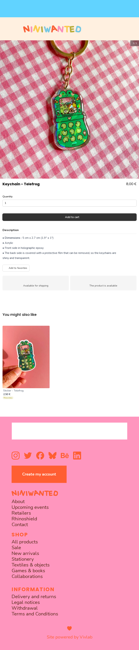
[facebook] (40, 455)
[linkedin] (77, 455)
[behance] (65, 455)
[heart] (69, 628)
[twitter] (28, 455)
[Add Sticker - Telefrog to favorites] (45, 330)
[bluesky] (52, 455)
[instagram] (16, 455)
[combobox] (69, 431)
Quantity (7, 196)
